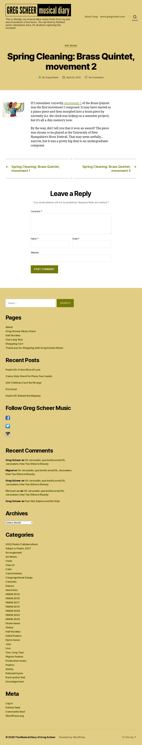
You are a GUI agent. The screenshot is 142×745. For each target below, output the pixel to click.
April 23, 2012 (73, 77)
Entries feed (13, 707)
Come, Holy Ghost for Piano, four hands (29, 376)
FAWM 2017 (13, 602)
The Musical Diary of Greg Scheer (35, 737)
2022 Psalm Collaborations (22, 544)
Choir (9, 560)
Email (75, 239)
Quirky (9, 669)
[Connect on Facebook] (40, 418)
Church (10, 565)
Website (35, 252)
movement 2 (73, 103)
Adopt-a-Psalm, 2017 (18, 548)
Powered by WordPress (72, 737)
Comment (36, 211)
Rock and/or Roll (15, 677)
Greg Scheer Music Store (21, 331)
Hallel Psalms (13, 635)
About (9, 327)
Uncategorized (15, 681)
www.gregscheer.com (112, 16)
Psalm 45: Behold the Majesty (23, 395)
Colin (9, 569)
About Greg (91, 16)
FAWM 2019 (13, 606)
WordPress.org (15, 715)
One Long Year (14, 339)
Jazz (8, 644)
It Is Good (11, 389)
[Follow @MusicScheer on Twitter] (40, 426)
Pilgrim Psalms (14, 656)
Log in (9, 703)
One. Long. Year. (15, 652)
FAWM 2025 (13, 619)
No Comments (96, 77)
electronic (12, 590)
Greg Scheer (51, 77)
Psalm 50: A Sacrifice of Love (23, 369)
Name (34, 239)
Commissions (14, 573)
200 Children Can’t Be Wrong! (23, 382)
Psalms (10, 664)
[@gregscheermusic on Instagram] (40, 434)
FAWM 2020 (13, 610)
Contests (11, 581)
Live (8, 648)
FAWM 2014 (13, 594)
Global (9, 627)
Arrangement (14, 552)
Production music (16, 660)
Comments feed (15, 711)
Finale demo (13, 623)
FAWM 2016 (13, 598)
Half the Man (13, 335)
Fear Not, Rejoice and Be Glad (42, 501)
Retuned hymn (14, 673)
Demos (10, 585)
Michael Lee (13, 490)
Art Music (71, 45)
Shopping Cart (14, 343)
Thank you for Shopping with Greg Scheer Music (34, 347)
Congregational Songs (19, 577)
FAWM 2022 (13, 615)
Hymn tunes (13, 639)
